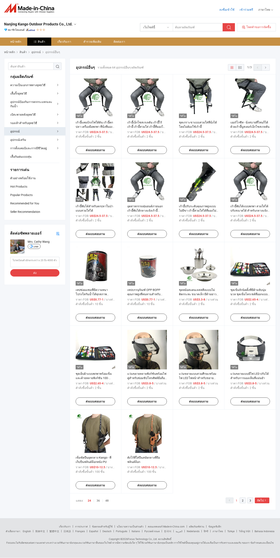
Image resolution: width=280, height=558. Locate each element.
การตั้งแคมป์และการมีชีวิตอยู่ (28, 148)
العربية (179, 531)
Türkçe (230, 531)
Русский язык (152, 531)
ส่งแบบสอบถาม (95, 150)
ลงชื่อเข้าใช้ (226, 9)
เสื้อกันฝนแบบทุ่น (21, 156)
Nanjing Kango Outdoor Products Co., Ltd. (38, 24)
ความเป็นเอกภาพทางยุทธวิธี (28, 85)
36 (98, 500)
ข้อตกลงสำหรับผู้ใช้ (102, 526)
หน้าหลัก (15, 41)
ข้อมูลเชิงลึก (214, 526)
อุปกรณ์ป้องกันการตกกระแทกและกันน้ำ (31, 104)
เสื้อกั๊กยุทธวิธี (18, 93)
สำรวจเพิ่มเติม (92, 41)
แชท (35, 246)
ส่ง (34, 273)
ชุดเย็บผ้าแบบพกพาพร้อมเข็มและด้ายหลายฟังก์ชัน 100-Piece (94, 378)
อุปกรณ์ (15, 131)
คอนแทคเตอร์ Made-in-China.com (166, 526)
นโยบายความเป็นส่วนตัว (130, 526)
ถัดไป (260, 500)
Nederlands (193, 531)
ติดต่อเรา (119, 41)
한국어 (167, 531)
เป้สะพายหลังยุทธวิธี (23, 114)
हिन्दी (206, 531)
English (27, 531)
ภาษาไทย (218, 531)
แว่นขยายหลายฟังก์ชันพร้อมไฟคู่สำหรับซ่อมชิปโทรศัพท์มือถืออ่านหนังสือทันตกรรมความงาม (146, 378)
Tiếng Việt (244, 531)
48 (107, 500)
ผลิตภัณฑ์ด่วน (196, 526)
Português (121, 531)
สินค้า (41, 41)
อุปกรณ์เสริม (18, 140)
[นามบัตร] (57, 233)
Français (80, 531)
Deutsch (107, 531)
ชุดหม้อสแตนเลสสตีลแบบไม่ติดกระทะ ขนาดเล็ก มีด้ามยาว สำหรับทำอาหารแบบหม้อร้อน (197, 294)
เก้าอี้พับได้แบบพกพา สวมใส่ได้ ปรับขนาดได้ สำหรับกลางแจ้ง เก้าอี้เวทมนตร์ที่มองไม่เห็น (249, 210)
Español (93, 531)
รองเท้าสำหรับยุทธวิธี (23, 123)
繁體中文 (54, 531)
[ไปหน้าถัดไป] (266, 67)
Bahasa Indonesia (264, 531)
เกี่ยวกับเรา (64, 41)
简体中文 (40, 531)
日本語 (67, 531)
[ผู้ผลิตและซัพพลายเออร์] (30, 8)
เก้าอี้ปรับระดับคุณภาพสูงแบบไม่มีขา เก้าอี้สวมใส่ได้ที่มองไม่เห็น (197, 210)
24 (89, 500)
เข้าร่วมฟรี (246, 9)
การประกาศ (81, 526)
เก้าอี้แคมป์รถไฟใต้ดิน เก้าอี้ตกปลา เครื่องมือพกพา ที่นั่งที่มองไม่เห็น (94, 126)
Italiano (136, 531)
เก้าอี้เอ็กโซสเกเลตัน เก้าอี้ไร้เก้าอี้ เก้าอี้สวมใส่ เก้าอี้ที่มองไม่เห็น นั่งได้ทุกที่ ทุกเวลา (146, 126)
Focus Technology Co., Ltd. (142, 539)
